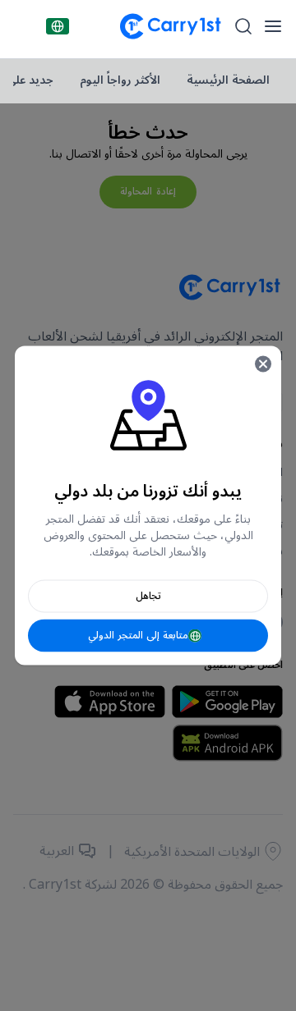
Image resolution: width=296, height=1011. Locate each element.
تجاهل (148, 596)
